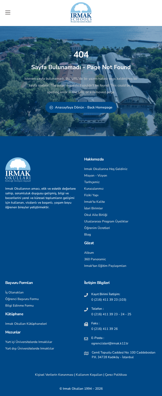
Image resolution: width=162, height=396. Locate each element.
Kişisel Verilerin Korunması (54, 375)
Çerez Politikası (116, 375)
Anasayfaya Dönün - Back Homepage (83, 107)
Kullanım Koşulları (89, 375)
